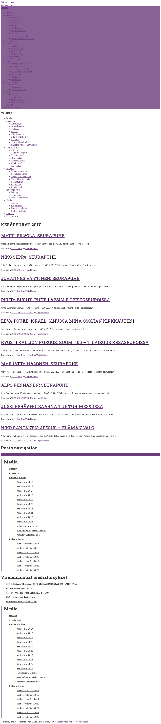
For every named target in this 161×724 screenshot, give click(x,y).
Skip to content (8, 2)
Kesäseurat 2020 (25, 495)
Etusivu (9, 13)
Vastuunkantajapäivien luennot (31, 530)
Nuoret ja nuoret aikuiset (21, 72)
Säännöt (14, 33)
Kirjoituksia (16, 97)
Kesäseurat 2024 (25, 512)
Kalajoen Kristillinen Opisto (22, 38)
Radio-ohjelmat (17, 102)
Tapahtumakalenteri (19, 64)
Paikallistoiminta (18, 66)
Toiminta (9, 62)
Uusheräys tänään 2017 (28, 543)
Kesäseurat (16, 79)
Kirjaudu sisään (81, 721)
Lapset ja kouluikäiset (20, 69)
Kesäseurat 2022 (25, 504)
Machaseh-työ (17, 54)
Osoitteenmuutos (18, 89)
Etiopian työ (16, 51)
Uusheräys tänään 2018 (28, 548)
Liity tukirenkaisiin (18, 30)
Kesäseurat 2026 (25, 521)
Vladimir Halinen (64, 721)
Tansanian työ (17, 48)
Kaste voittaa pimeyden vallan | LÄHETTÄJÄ (27, 592)
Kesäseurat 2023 (25, 508)
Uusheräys (10, 15)
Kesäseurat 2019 (25, 490)
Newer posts (8, 454)
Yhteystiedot (11, 107)
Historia (14, 23)
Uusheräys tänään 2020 (28, 557)
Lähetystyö (11, 41)
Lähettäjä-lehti (12, 82)
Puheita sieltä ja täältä (27, 526)
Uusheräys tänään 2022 (28, 565)
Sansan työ (15, 59)
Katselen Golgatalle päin (28, 534)
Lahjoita (9, 105)
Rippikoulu (15, 77)
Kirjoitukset (15, 473)
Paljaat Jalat (16, 74)
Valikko (4, 8)
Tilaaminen (15, 87)
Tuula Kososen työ (19, 46)
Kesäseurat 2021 (25, 499)
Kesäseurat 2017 (25, 482)
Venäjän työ (16, 56)
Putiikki (14, 25)
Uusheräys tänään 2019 (28, 552)
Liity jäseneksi (17, 28)
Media (8, 92)
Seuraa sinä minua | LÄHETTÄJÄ (21, 601)
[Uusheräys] (7, 5)
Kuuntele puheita (18, 99)
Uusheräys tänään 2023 (28, 570)
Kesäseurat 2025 (25, 517)
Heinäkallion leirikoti (19, 36)
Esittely (14, 43)
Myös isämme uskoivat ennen (20, 597)
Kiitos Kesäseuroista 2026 (19, 588)
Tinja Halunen (31, 248)
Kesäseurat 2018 (25, 486)
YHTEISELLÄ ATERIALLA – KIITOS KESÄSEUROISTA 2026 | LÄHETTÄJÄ (41, 584)
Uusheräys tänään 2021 (28, 561)
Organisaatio (16, 20)
